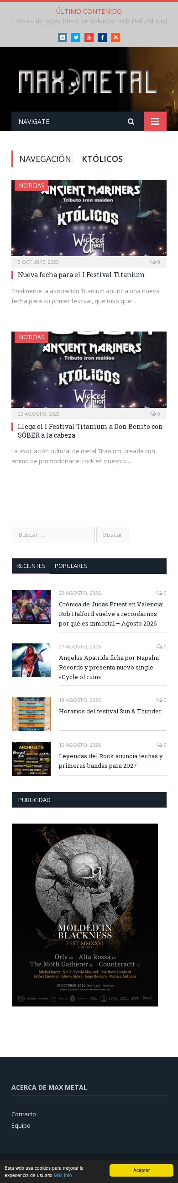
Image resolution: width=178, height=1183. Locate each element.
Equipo (21, 1125)
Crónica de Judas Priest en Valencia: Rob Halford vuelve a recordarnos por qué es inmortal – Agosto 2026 (111, 613)
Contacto (23, 1114)
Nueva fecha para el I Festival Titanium (81, 274)
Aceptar (141, 1170)
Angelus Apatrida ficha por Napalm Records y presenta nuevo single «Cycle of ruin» (109, 667)
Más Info (63, 1175)
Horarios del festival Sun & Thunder (110, 711)
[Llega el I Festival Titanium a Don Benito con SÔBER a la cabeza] (89, 372)
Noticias (31, 185)
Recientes (31, 566)
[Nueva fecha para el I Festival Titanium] (89, 221)
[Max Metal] (89, 81)
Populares (71, 566)
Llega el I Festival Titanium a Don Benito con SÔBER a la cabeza (90, 430)
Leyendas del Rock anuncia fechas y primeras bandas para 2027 (111, 761)
